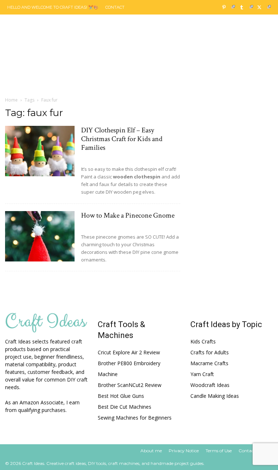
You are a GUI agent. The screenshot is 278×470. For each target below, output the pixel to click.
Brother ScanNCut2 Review (129, 385)
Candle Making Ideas (214, 395)
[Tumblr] (244, 7)
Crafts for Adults (209, 352)
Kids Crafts (203, 341)
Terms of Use (219, 450)
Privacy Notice (184, 450)
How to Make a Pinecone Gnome (127, 215)
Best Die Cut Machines (124, 406)
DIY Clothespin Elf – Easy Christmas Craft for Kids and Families (122, 138)
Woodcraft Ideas (209, 385)
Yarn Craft (202, 374)
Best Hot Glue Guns (121, 395)
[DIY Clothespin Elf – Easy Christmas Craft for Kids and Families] (40, 151)
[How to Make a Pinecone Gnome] (40, 236)
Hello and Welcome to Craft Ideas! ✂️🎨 (52, 7)
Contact (115, 7)
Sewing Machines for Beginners (135, 417)
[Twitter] (262, 7)
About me (151, 450)
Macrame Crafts (209, 363)
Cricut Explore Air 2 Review (129, 352)
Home (11, 100)
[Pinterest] (226, 7)
